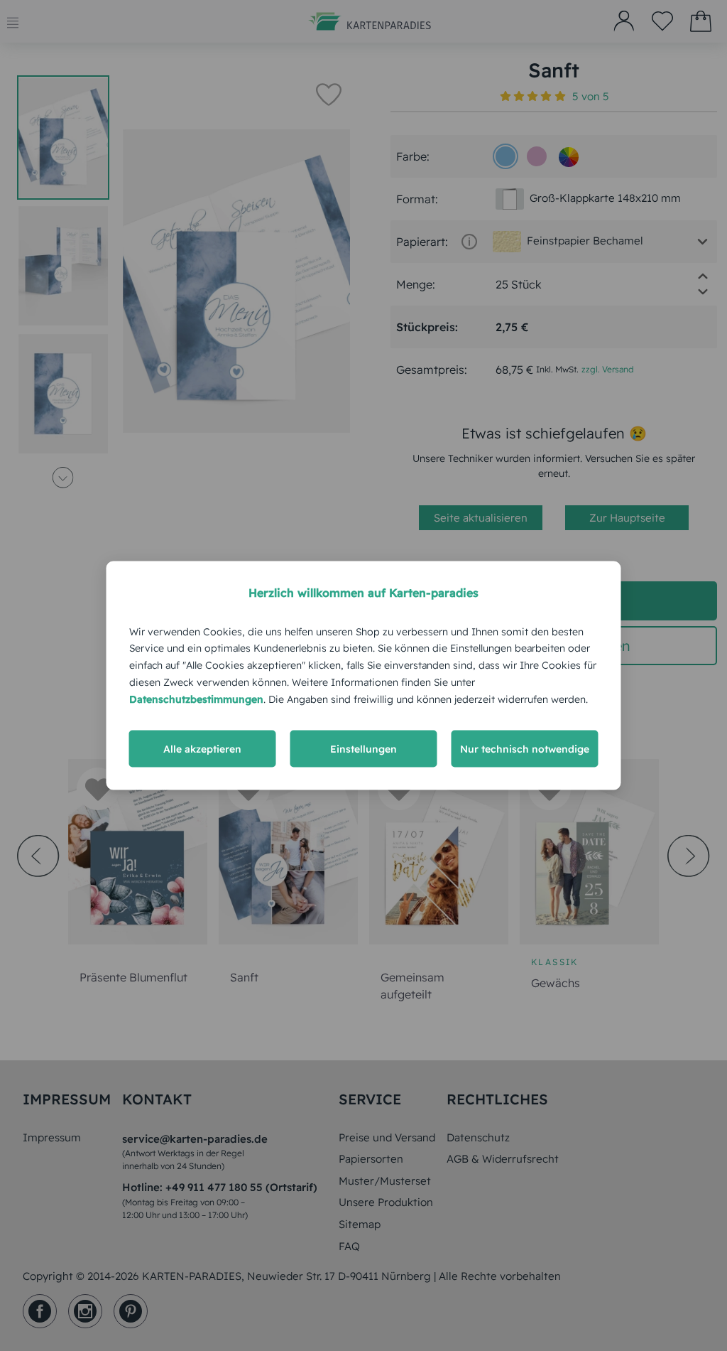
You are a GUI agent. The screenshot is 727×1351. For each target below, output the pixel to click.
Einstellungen (363, 749)
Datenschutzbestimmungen (196, 698)
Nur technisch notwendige (524, 749)
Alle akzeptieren (202, 749)
